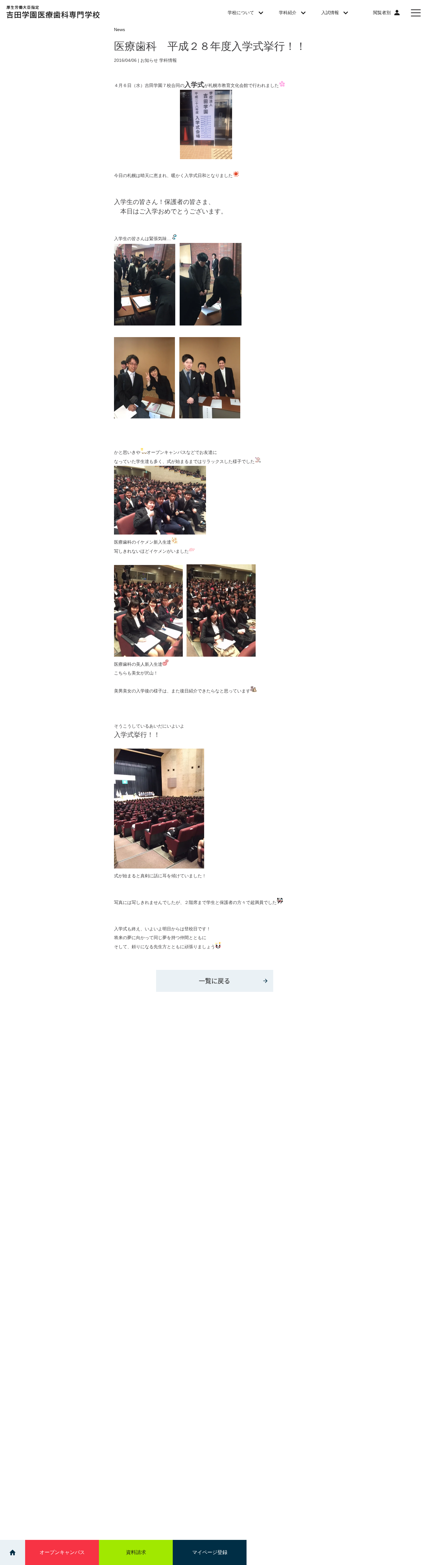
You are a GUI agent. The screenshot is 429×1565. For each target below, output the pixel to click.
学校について (241, 12)
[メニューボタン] (416, 12)
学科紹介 (287, 12)
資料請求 (136, 1552)
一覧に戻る (214, 980)
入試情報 (330, 12)
